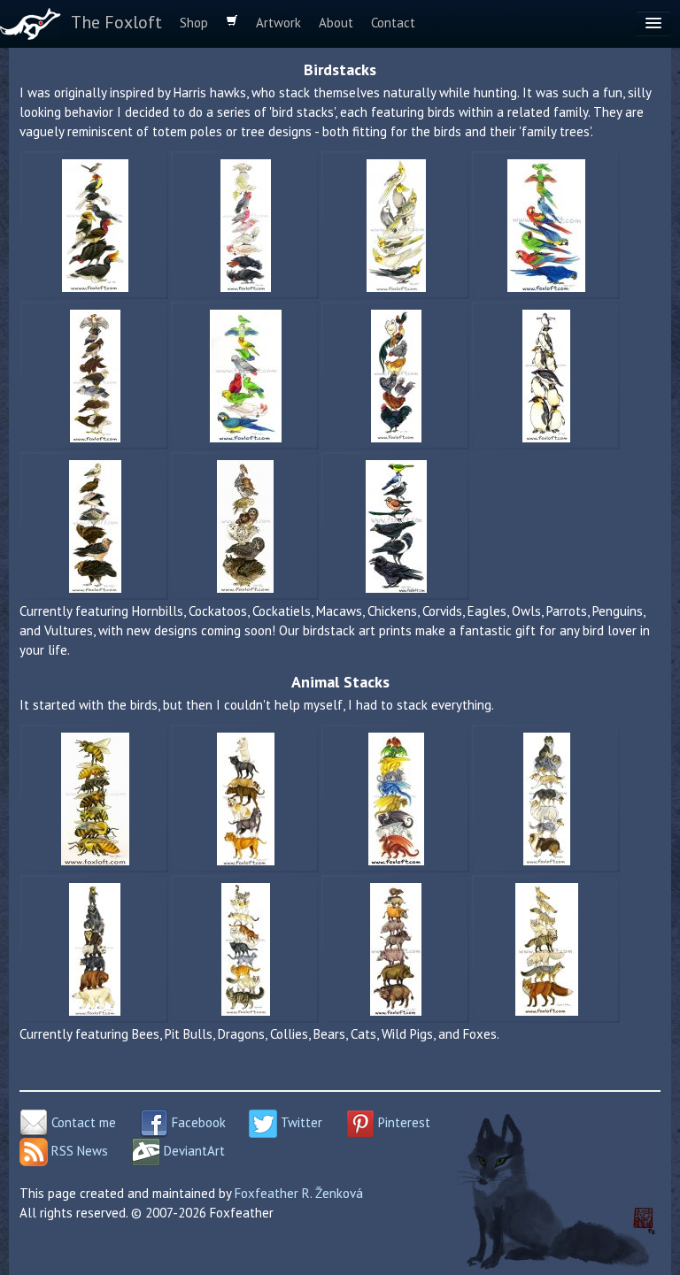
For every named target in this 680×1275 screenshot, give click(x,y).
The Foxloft (116, 22)
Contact (393, 22)
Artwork (278, 22)
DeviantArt (192, 1150)
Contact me (82, 1122)
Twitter (299, 1122)
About (336, 22)
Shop (194, 22)
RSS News (78, 1150)
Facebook (197, 1122)
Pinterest (402, 1122)
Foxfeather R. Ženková (299, 1193)
